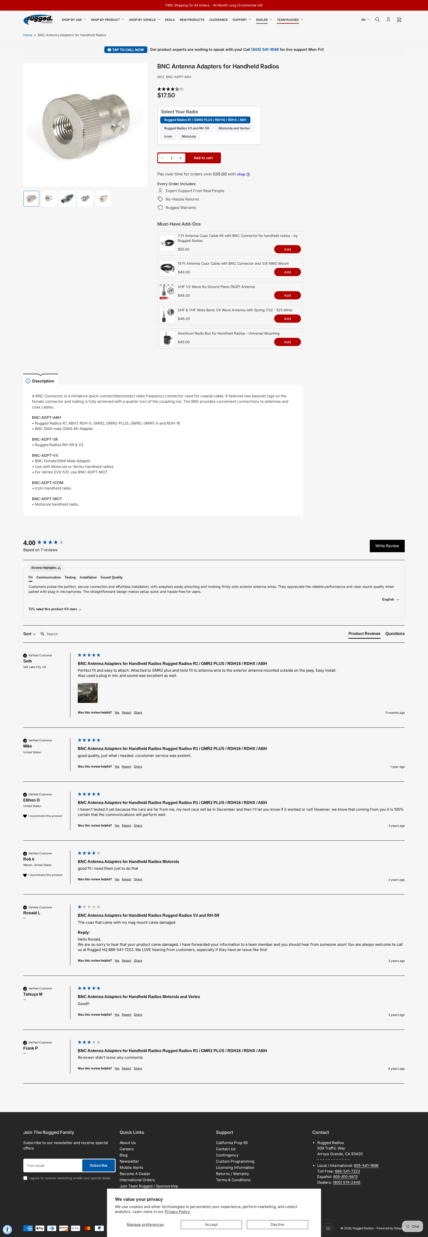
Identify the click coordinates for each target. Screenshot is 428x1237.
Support (240, 20)
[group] (49, 542)
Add (287, 249)
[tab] (364, 634)
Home (27, 35)
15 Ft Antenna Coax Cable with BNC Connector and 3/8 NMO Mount (233, 263)
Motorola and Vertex (234, 128)
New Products (192, 20)
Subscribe (98, 1165)
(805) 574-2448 (346, 1182)
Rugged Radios (363, 1228)
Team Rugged (288, 20)
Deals (170, 20)
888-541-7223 (347, 1171)
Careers (127, 1149)
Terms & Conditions (233, 1180)
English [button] (388, 599)
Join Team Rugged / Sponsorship (149, 1186)
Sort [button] (27, 634)
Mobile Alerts (131, 1167)
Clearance (218, 20)
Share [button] (138, 712)
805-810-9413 (345, 1176)
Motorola (189, 136)
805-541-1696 (366, 1165)
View (167, 248)
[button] (230, 89)
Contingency (227, 1155)
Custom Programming (235, 1161)
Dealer (262, 20)
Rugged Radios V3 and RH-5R (186, 128)
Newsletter (129, 1161)
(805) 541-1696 (265, 49)
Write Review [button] (387, 545)
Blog (124, 1155)
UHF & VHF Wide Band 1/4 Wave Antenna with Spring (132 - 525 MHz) (235, 310)
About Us (128, 1142)
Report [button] (126, 712)
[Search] (377, 19)
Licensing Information (235, 1167)
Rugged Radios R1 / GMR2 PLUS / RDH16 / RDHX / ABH (205, 120)
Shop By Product (105, 20)
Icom (168, 136)
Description (43, 380)
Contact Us (226, 1149)
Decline (277, 1224)
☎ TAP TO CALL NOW (125, 50)
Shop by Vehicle (142, 20)
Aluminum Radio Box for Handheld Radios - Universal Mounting (229, 333)
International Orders (137, 1180)
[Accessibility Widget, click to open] (7, 1230)
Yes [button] (116, 712)
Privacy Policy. (177, 1211)
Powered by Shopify (390, 1228)
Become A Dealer (135, 1173)
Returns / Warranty (232, 1173)
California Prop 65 (232, 1142)
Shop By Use (72, 20)
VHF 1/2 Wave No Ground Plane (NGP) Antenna (216, 287)
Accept (211, 1224)
